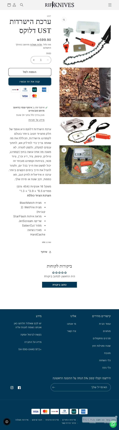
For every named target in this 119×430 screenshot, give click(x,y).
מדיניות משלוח (22, 420)
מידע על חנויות (37, 119)
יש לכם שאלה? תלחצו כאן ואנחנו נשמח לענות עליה (28, 325)
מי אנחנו (71, 323)
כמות (48, 53)
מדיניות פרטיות (52, 420)
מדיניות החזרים (69, 420)
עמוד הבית (105, 323)
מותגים (107, 331)
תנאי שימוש (37, 420)
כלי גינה (106, 367)
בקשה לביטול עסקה (31, 334)
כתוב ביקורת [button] (60, 284)
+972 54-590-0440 (30, 349)
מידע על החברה (33, 342)
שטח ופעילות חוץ (101, 345)
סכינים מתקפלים (102, 338)
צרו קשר (71, 331)
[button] (110, 5)
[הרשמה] (54, 387)
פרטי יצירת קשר (69, 423)
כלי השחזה (105, 360)
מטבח (107, 353)
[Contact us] (113, 424)
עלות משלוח (36, 44)
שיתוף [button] (44, 251)
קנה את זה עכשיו (30, 81)
